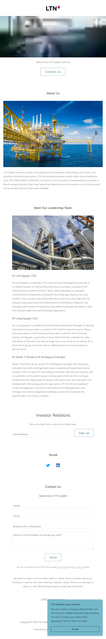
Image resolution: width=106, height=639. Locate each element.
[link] (53, 3)
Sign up (84, 433)
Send (53, 557)
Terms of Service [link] (77, 567)
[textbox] (41, 433)
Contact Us (53, 72)
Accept (75, 629)
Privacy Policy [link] (62, 567)
